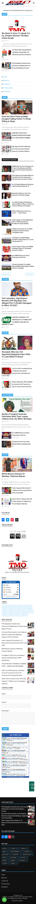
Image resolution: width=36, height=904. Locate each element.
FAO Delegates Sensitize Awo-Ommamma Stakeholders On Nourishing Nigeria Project (21, 65)
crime (4, 609)
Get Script (9, 776)
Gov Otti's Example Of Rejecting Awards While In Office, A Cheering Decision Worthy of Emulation (23, 204)
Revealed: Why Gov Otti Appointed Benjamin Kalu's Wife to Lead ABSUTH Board (16, 354)
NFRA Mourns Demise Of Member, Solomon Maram (13, 475)
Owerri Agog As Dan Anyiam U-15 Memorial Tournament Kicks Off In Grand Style (22, 490)
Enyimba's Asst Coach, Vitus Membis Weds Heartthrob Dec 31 (21, 444)
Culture (10, 609)
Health (5, 612)
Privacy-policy (8, 88)
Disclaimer (6, 91)
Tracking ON (13, 597)
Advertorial (13, 606)
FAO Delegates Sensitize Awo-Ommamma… (14, 774)
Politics (5, 279)
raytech (21, 900)
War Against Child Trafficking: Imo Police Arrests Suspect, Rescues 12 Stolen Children (21, 149)
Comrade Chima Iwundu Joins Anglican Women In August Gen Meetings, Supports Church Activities (14, 634)
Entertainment (7, 395)
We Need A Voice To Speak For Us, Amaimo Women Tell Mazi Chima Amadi (16, 35)
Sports (5, 454)
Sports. (17, 615)
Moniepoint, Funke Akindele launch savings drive (18, 10)
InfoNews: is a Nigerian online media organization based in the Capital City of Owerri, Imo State (17, 897)
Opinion (5, 333)
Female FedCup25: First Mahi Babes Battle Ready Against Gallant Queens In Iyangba (23, 266)
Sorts (4, 615)
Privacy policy (5, 884)
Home (5, 77)
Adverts (21, 606)
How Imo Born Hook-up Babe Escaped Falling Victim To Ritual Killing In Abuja (16, 118)
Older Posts (29, 274)
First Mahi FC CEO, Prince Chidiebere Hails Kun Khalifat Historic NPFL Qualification (13, 658)
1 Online (8, 597)
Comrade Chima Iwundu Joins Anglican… (14, 755)
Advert (5, 606)
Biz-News (28, 606)
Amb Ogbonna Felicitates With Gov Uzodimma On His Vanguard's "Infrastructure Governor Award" (23, 177)
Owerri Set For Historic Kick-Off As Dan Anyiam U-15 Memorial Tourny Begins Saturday (22, 501)
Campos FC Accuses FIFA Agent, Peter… (16, 751)
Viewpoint (24, 615)
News (4, 14)
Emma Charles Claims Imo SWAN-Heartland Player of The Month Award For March (23, 248)
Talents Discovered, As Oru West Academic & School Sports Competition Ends (22, 230)
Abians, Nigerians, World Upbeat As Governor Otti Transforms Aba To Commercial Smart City (22, 384)
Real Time (15, 776)
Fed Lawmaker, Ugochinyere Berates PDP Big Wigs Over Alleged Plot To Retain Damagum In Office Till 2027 (17, 302)
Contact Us (6, 84)
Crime (4, 97)
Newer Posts (6, 274)
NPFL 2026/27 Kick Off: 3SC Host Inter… (14, 759)
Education (18, 609)
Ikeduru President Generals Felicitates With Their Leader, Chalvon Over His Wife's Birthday (16, 416)
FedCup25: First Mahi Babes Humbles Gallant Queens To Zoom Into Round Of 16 (23, 239)
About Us (6, 80)
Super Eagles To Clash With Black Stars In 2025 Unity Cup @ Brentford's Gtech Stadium (22, 221)
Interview (12, 612)
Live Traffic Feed (15, 735)
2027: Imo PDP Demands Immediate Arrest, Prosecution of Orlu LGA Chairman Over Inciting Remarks (13, 673)
